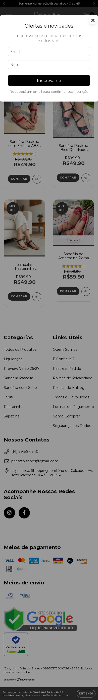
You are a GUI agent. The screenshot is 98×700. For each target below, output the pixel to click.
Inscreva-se (49, 80)
